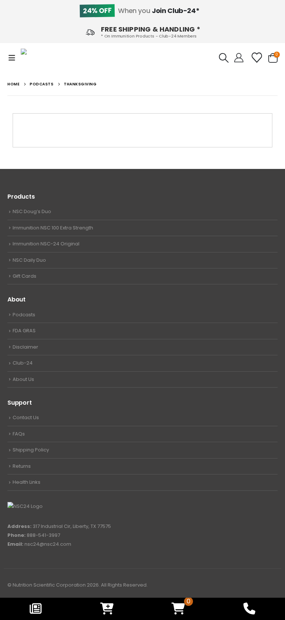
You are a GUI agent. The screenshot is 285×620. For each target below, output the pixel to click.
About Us (23, 379)
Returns (22, 466)
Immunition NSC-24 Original (46, 243)
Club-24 (23, 362)
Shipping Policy (31, 449)
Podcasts (24, 314)
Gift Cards (24, 276)
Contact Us (26, 417)
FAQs (19, 433)
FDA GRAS (24, 330)
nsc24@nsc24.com (47, 544)
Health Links (26, 482)
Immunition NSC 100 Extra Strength (53, 227)
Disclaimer (25, 346)
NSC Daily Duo (29, 260)
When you (141, 10)
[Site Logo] (43, 58)
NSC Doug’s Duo (32, 211)
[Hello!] (238, 58)
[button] (14, 58)
